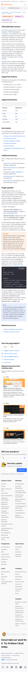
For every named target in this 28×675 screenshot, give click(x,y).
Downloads (18, 552)
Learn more (22, 1)
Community (4, 576)
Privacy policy (20, 474)
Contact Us (18, 584)
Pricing (3, 486)
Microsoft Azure (5, 557)
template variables (15, 172)
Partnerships (18, 576)
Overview (3, 484)
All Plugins (4, 549)
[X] (7, 667)
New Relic (4, 564)
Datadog (3, 561)
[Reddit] (25, 667)
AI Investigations (6, 532)
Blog (2, 574)
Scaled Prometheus (20, 503)
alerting (10, 180)
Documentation (5, 12)
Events (3, 579)
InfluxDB (4, 30)
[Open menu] (25, 4)
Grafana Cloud (15, 643)
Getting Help (18, 586)
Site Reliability (19, 510)
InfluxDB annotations (9, 143)
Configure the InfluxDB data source (14, 136)
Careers (17, 574)
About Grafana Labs (20, 571)
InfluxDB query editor (9, 138)
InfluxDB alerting (8, 146)
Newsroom (18, 579)
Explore (8, 163)
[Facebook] (2, 667)
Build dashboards (8, 176)
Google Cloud (5, 554)
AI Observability (19, 484)
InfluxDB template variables (11, 141)
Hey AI (17, 593)
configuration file (12, 213)
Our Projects (18, 547)
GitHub (17, 549)
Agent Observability (6, 495)
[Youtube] (20, 667)
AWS (2, 552)
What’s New (4, 535)
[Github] (16, 667)
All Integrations (5, 547)
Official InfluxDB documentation (13, 329)
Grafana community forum (11, 332)
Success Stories (19, 581)
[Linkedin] (11, 667)
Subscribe (21, 470)
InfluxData (5, 34)
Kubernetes (4, 559)
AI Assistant (4, 493)
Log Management (20, 513)
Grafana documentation (15, 12)
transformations (11, 167)
